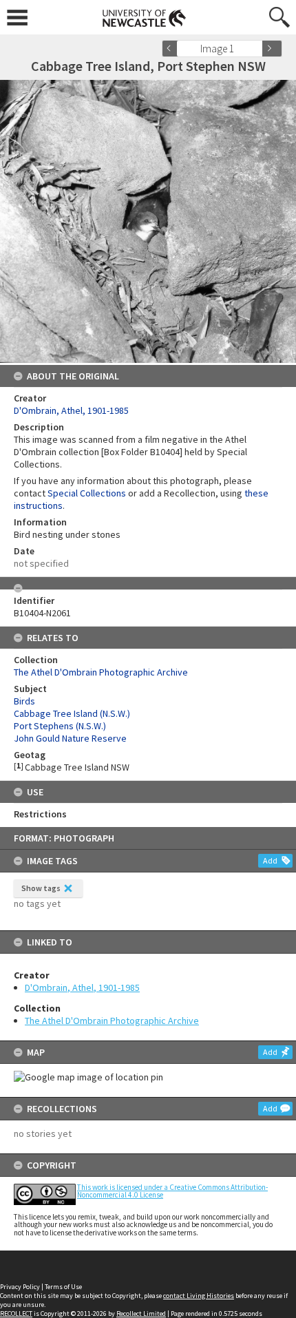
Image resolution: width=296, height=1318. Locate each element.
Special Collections (86, 493)
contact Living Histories (198, 1295)
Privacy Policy (20, 1286)
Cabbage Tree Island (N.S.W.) (72, 713)
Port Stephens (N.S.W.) (60, 726)
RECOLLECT (16, 1313)
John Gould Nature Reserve (70, 738)
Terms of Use (63, 1286)
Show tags (41, 888)
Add (270, 860)
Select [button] (256, 48)
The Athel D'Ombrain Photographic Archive (112, 1020)
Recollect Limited (141, 1313)
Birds (24, 701)
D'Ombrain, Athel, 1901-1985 (82, 987)
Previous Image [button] (172, 48)
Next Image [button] (272, 48)
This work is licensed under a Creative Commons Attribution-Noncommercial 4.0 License (172, 1191)
